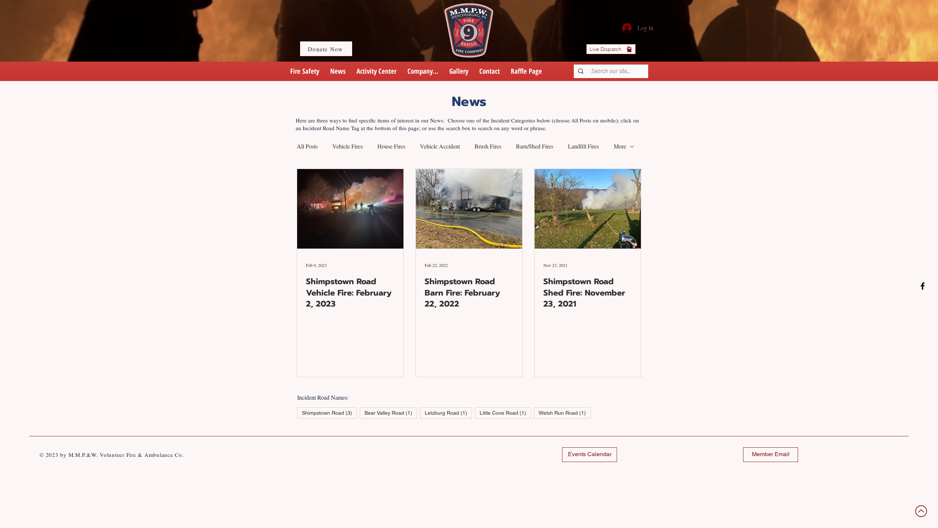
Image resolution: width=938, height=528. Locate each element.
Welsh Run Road (565, 413)
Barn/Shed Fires (534, 146)
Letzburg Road (448, 413)
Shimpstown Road (329, 413)
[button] (423, 71)
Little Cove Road (505, 413)
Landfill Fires (583, 146)
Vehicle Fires (347, 146)
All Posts (307, 146)
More (620, 146)
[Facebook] (922, 286)
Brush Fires (487, 146)
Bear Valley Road (391, 413)
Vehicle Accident (440, 146)
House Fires (391, 146)
